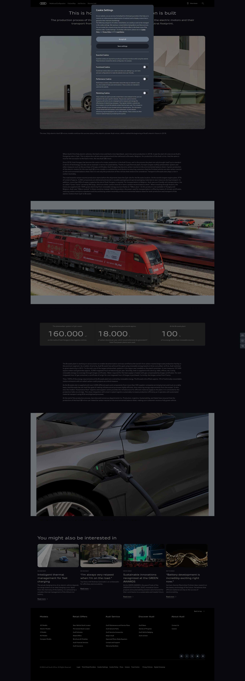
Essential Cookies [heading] (102, 55)
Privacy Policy (107, 32)
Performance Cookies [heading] (103, 79)
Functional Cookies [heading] (103, 67)
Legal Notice (120, 32)
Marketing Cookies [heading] (103, 93)
